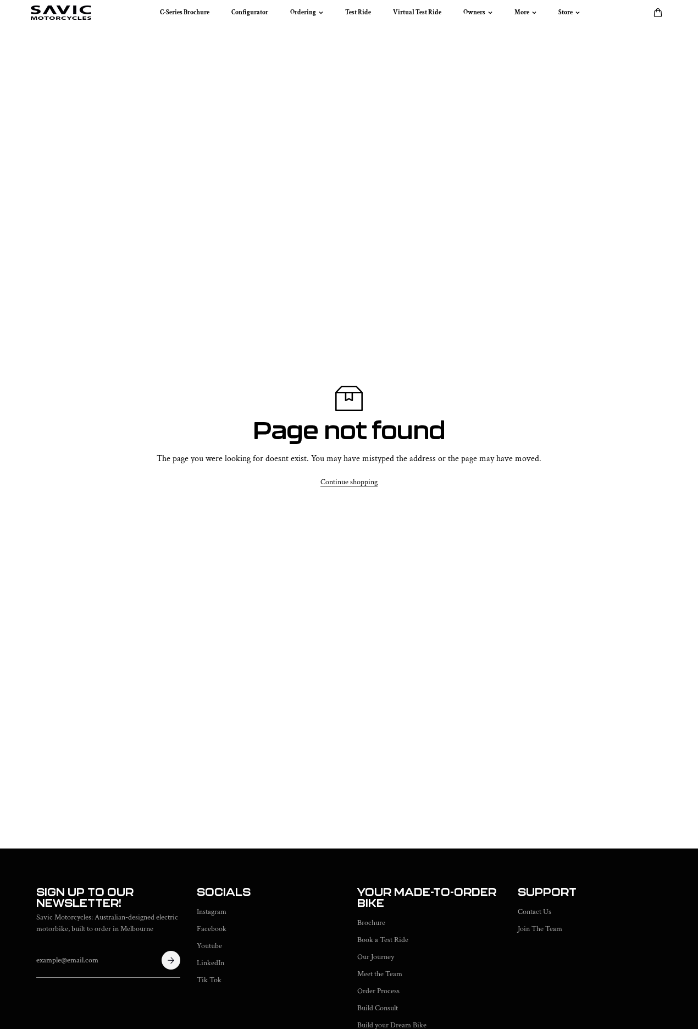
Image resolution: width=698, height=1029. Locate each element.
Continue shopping (349, 482)
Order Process (378, 991)
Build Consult (377, 1008)
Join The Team (540, 929)
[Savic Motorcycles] (61, 13)
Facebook (211, 929)
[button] (658, 12)
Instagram (211, 912)
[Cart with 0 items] (658, 12)
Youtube (209, 946)
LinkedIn (210, 963)
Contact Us (534, 912)
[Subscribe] (171, 960)
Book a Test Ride (382, 940)
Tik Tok (209, 980)
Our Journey (375, 957)
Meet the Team (379, 974)
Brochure (371, 923)
